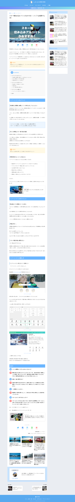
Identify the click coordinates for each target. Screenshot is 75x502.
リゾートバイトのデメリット (17, 82)
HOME (38, 496)
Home (27, 5)
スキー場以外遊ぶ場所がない (18, 87)
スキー (33, 433)
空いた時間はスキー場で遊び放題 (18, 78)
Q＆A (13, 93)
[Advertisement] (58, 71)
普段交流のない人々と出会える (18, 80)
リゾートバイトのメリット (16, 75)
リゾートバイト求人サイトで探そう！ (19, 91)
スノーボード (38, 5)
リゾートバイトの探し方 (16, 89)
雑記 (49, 5)
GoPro (44, 5)
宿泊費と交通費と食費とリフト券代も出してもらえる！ (22, 77)
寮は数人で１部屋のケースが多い (18, 84)
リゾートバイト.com (17, 272)
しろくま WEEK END (39, 2)
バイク (32, 5)
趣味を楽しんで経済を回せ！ (37, 8)
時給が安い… (15, 85)
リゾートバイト (42, 433)
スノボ (37, 433)
